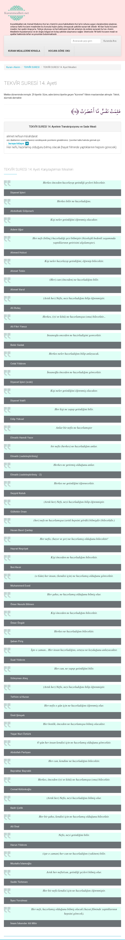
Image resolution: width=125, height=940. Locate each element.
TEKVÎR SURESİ (32, 67)
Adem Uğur (16, 229)
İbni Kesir (15, 567)
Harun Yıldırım (18, 844)
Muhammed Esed (20, 585)
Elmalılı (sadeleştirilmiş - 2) (26, 474)
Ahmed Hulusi (18, 252)
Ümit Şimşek (17, 715)
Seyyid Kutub (18, 493)
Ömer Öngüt (17, 622)
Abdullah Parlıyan (20, 752)
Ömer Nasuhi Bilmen (22, 604)
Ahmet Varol (17, 289)
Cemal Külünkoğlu (20, 789)
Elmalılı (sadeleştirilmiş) (24, 456)
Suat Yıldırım (17, 659)
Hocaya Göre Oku (59, 51)
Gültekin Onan (18, 511)
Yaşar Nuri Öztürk (20, 733)
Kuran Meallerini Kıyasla (24, 51)
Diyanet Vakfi (18, 400)
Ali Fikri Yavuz (18, 326)
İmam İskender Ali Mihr (23, 923)
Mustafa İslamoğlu (20, 863)
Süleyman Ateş (19, 678)
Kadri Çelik (16, 807)
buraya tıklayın (16, 143)
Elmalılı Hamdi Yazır (21, 437)
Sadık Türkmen (19, 881)
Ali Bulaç (15, 308)
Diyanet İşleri (17, 192)
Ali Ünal (14, 826)
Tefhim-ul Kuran (19, 696)
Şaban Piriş (16, 641)
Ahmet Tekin (17, 271)
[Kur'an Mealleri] (16, 13)
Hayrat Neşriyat (19, 548)
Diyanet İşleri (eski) (21, 382)
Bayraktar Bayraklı (20, 770)
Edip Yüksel (17, 419)
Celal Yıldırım (18, 363)
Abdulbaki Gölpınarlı (22, 211)
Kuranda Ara (110, 41)
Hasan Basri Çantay (21, 530)
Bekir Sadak (17, 345)
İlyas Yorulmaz (18, 900)
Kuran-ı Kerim (13, 67)
